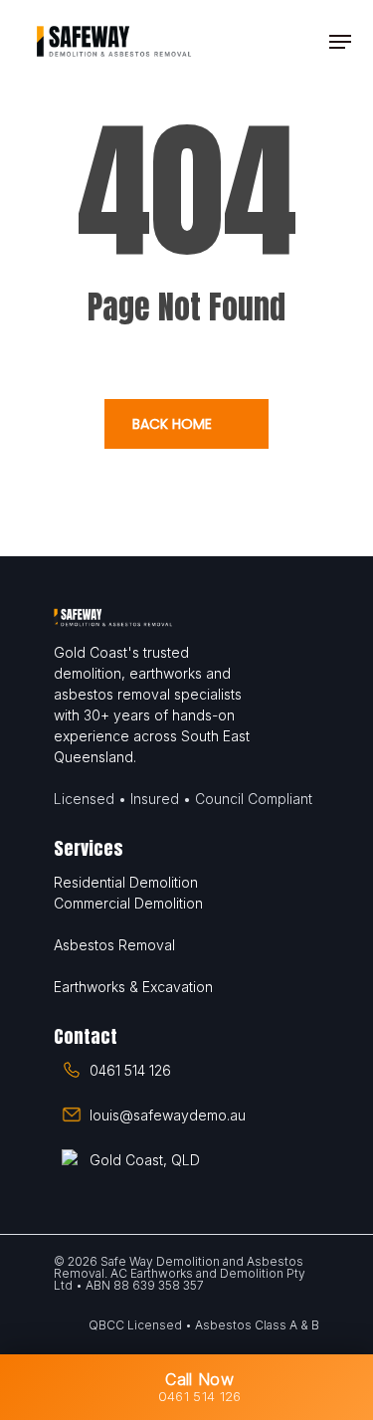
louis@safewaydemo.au (168, 1115)
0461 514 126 (130, 1070)
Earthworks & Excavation (133, 986)
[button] (340, 42)
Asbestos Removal (114, 944)
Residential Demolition (126, 882)
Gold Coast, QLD (145, 1159)
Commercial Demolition (128, 903)
